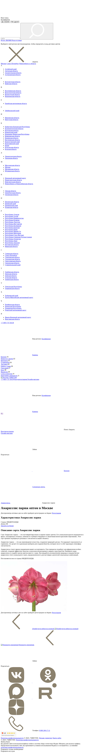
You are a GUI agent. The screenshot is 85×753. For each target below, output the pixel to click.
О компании (5, 362)
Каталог (4, 357)
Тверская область (11, 274)
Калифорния (46, 339)
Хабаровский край (11, 295)
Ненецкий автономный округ (15, 178)
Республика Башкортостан (14, 218)
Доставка (4, 364)
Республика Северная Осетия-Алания (18, 237)
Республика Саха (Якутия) (14, 235)
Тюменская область (12, 279)
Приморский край (11, 205)
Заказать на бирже (7, 526)
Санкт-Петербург (13, 63)
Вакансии (4, 372)
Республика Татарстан (13, 239)
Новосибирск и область (27, 63)
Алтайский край (11, 69)
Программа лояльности (9, 375)
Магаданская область (12, 165)
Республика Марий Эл (13, 231)
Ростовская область (12, 244)
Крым (7, 145)
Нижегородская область (13, 180)
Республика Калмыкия (13, 226)
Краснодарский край (12, 142)
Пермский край (10, 203)
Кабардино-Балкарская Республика (17, 127)
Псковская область (11, 207)
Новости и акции (7, 359)
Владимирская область (13, 91)
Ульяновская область (12, 288)
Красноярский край (12, 144)
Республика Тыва (11, 241)
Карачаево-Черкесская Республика (17, 134)
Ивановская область (12, 118)
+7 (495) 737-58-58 (7, 323)
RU (2, 413)
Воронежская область (12, 96)
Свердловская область (13, 261)
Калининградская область (14, 128)
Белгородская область (12, 82)
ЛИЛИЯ (8, 40)
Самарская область (11, 253)
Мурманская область (12, 171)
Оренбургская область (13, 193)
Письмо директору (45, 738)
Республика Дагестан (12, 222)
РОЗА (3, 40)
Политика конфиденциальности (12, 738)
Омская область (10, 191)
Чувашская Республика (13, 308)
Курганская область (12, 147)
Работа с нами (6, 366)
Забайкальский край (12, 110)
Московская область (12, 169)
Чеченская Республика (13, 306)
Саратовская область (12, 257)
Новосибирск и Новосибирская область (19, 184)
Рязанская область (11, 246)
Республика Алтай (11, 216)
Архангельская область (13, 73)
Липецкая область (11, 158)
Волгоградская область (13, 93)
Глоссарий (5, 368)
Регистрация (56, 513)
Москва (3, 63)
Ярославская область (12, 319)
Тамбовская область (12, 272)
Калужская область (11, 130)
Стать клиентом (7, 374)
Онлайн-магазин (33, 379)
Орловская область (11, 195)
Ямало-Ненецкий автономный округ (18, 317)
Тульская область (11, 277)
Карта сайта (57, 738)
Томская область (11, 276)
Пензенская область (12, 202)
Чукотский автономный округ (15, 310)
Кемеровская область (12, 136)
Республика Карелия (12, 228)
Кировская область (11, 138)
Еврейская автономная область (16, 103)
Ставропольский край (13, 265)
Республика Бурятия (12, 220)
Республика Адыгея (12, 214)
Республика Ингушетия (13, 224)
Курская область (10, 149)
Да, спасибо (5, 22)
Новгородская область (13, 182)
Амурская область (11, 71)
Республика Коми (11, 229)
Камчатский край (11, 132)
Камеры (35, 355)
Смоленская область (12, 263)
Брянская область (11, 84)
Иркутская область (11, 119)
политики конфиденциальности (12, 747)
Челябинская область (12, 304)
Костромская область (12, 140)
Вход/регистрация (20, 379)
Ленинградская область (13, 156)
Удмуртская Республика (13, 286)
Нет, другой (15, 22)
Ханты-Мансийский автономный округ (19, 297)
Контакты (4, 360)
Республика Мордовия (13, 233)
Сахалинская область (12, 259)
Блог (3, 370)
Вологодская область (12, 94)
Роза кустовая (17, 40)
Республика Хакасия (12, 243)
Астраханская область (13, 75)
